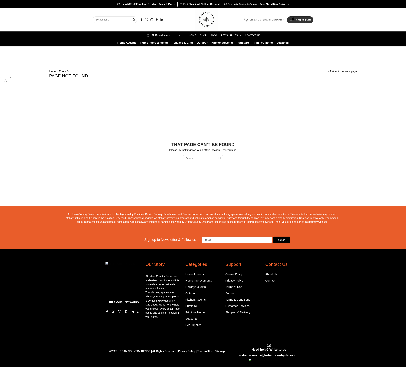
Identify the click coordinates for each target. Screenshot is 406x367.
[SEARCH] (220, 158)
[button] (300, 19)
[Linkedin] (161, 19)
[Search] (134, 20)
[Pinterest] (157, 19)
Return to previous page (343, 71)
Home (52, 71)
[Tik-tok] (138, 311)
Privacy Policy (186, 351)
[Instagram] (152, 19)
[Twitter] (146, 19)
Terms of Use (205, 351)
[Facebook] (141, 19)
